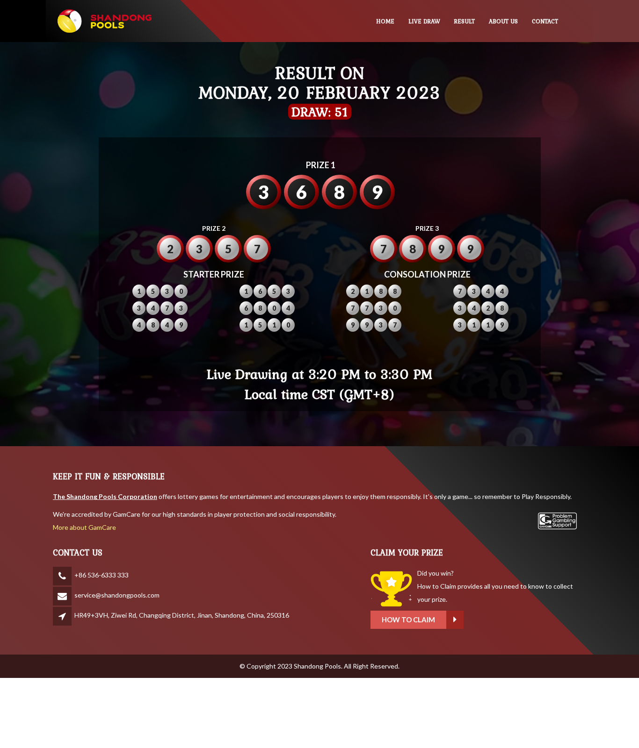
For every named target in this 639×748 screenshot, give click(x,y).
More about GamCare (84, 527)
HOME (385, 21)
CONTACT (545, 21)
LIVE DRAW (424, 21)
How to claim (408, 619)
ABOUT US (503, 21)
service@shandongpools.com (117, 595)
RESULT (464, 21)
